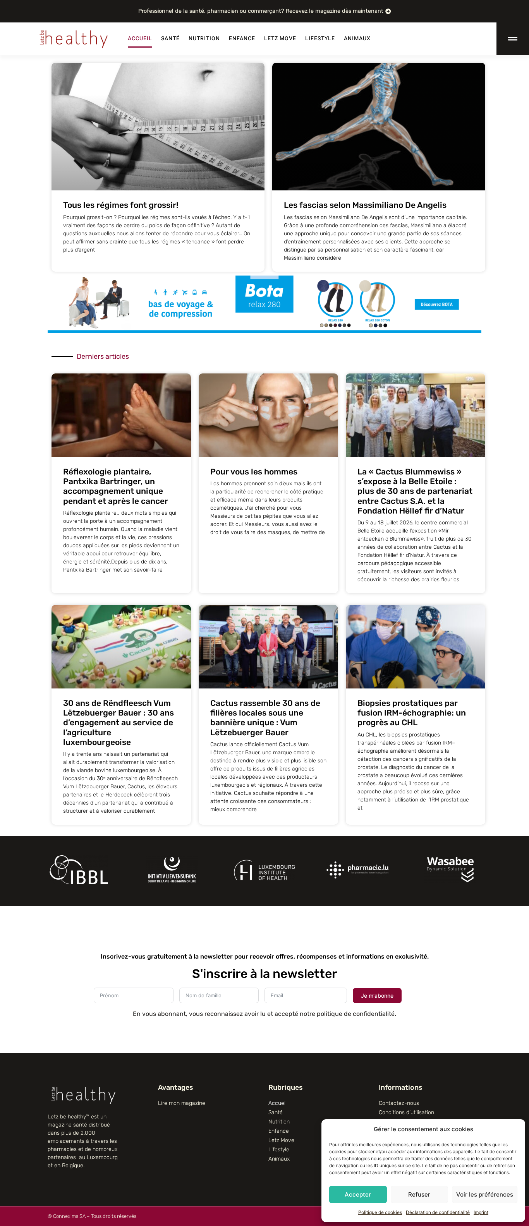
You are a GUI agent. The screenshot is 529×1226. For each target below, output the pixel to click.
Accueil (140, 38)
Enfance (242, 38)
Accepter (358, 1194)
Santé (170, 38)
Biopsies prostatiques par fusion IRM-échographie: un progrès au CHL (411, 712)
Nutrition (204, 38)
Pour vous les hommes (253, 471)
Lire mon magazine (181, 1103)
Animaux (357, 38)
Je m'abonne (377, 995)
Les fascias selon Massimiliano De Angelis (365, 205)
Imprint (481, 1212)
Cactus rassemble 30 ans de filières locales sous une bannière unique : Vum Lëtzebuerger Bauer (265, 717)
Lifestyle (320, 38)
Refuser (419, 1194)
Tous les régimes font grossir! (121, 205)
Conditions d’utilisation (406, 1112)
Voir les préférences (484, 1194)
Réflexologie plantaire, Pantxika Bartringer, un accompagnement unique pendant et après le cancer (115, 486)
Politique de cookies (380, 1212)
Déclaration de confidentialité (438, 1212)
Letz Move (280, 38)
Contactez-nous (399, 1103)
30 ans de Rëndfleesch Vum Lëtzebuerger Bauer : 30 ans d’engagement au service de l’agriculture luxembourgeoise (118, 722)
